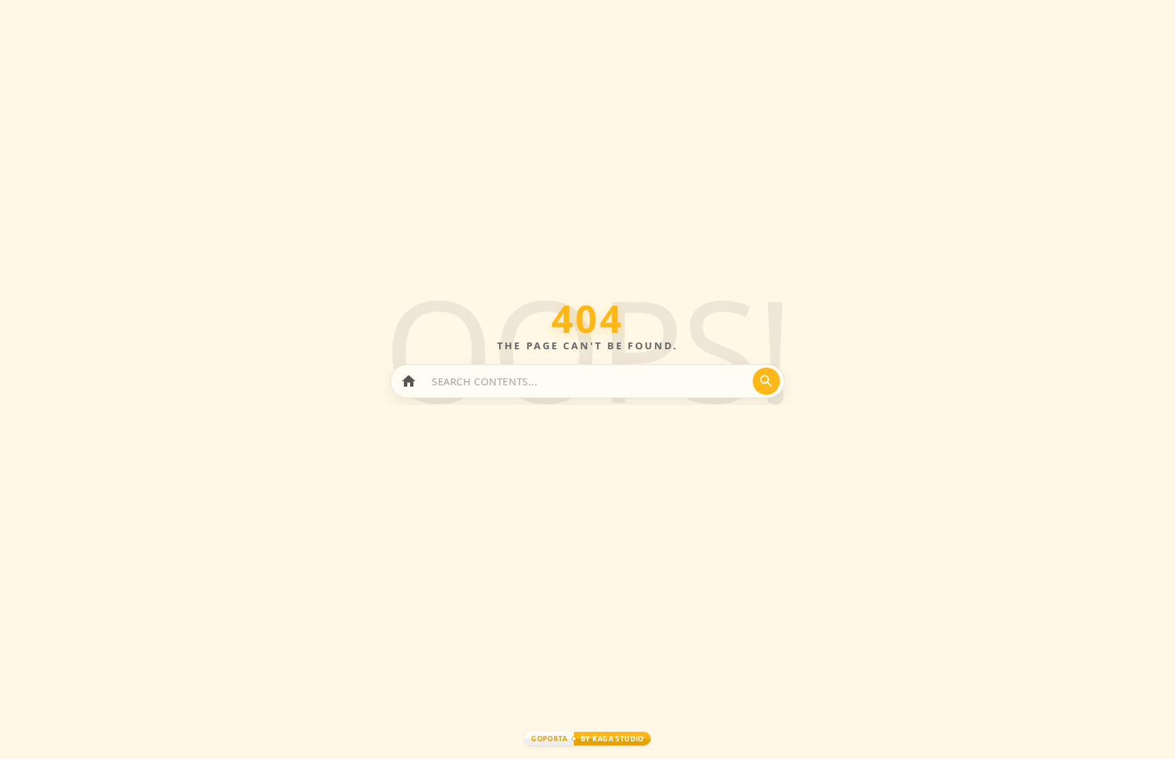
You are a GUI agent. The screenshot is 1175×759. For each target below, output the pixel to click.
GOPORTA (549, 738)
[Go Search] (766, 381)
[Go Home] (408, 381)
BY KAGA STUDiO (612, 738)
